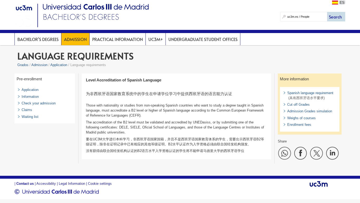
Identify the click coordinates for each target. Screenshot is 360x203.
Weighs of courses (301, 118)
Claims (27, 110)
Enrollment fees (299, 125)
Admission (75, 39)
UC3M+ (155, 39)
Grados (22, 65)
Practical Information (117, 39)
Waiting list (30, 117)
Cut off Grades (298, 105)
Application (58, 65)
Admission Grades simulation (309, 111)
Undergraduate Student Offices (202, 39)
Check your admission (39, 103)
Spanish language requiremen (309, 93)
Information (30, 97)
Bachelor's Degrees (38, 39)
